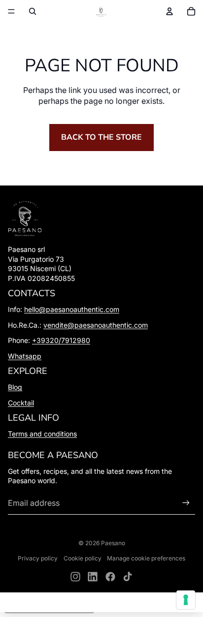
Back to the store (101, 137)
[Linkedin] (93, 577)
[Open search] (32, 11)
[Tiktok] (128, 577)
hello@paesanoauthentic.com (71, 309)
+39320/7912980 (61, 340)
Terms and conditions (42, 434)
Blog (15, 387)
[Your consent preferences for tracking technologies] (185, 599)
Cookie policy (83, 558)
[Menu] (11, 11)
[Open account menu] (169, 11)
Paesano (113, 543)
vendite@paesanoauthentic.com (95, 325)
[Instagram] (75, 577)
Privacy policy (38, 558)
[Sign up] (186, 503)
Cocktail (21, 403)
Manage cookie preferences (146, 558)
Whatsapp (24, 356)
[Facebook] (110, 577)
